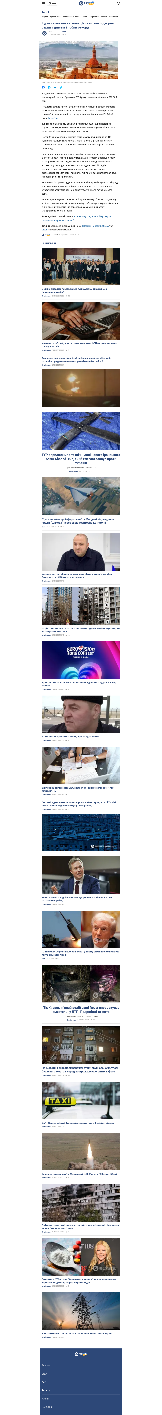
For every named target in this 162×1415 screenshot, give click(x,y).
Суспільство (55, 17)
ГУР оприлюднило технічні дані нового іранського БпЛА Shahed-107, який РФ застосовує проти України (81, 459)
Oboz (50, 32)
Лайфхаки (113, 17)
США (44, 1373)
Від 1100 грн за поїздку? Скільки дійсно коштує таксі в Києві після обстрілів (78, 1123)
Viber (44, 229)
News (43, 527)
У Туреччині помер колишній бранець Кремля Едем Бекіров (70, 736)
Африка (46, 1390)
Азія (44, 1382)
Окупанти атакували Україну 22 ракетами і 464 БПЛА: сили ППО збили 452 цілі (79, 1174)
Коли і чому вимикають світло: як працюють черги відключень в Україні (77, 1333)
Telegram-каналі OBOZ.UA (95, 226)
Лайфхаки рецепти (71, 17)
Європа (46, 1365)
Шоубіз (45, 17)
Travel (84, 17)
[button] (78, 60)
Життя (104, 17)
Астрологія (94, 17)
